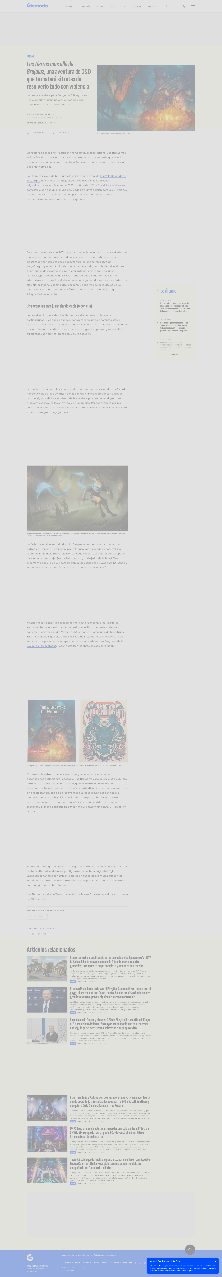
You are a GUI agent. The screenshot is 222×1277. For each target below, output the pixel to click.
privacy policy (185, 1268)
